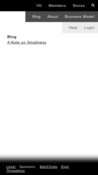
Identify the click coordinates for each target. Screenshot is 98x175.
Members (57, 5)
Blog (36, 16)
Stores (79, 5)
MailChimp (48, 167)
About (52, 16)
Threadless (15, 171)
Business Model (80, 16)
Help (73, 27)
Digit (65, 167)
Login (89, 27)
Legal (11, 167)
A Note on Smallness (27, 42)
